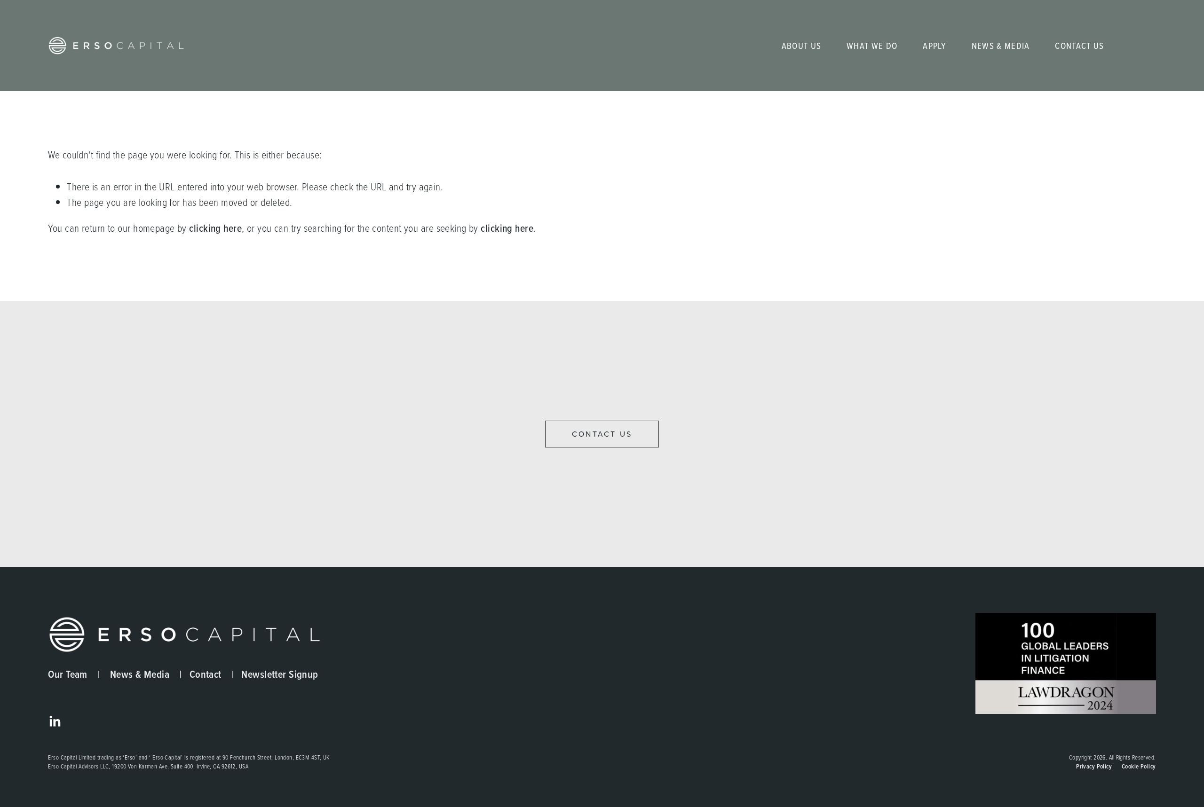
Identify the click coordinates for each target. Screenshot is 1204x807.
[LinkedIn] (54, 721)
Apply (934, 45)
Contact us (602, 434)
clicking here (215, 228)
